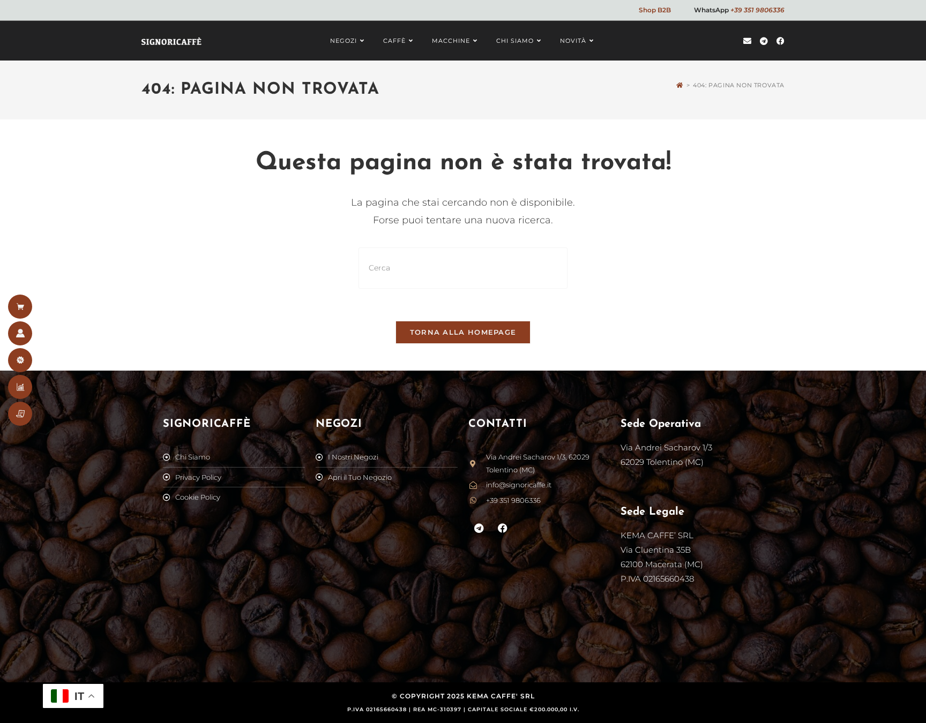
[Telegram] (479, 528)
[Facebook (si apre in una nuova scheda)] (780, 41)
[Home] (679, 85)
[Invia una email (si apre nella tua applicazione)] (747, 41)
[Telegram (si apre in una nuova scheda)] (764, 41)
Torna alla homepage (463, 332)
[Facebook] (503, 528)
